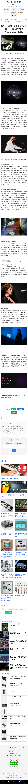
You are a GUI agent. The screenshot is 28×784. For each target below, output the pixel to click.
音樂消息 (14, 12)
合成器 (7, 12)
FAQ (24, 747)
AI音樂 (14, 15)
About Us (5, 747)
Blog (2, 20)
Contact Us (13, 747)
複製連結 (14, 412)
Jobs (19, 747)
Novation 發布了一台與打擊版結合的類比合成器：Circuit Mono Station (18, 641)
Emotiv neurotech (6, 397)
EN (16, 4)
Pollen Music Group (10, 395)
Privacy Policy (9, 777)
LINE (13, 409)
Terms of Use (18, 777)
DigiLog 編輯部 (9, 53)
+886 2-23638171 (14, 753)
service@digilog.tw (15, 755)
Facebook (20, 409)
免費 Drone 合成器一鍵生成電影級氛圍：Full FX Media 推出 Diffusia (18, 657)
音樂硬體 (22, 9)
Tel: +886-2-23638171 (14, 6)
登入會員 (8, 612)
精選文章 (7, 9)
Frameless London (22, 395)
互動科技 (21, 12)
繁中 (13, 4)
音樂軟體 (14, 9)
